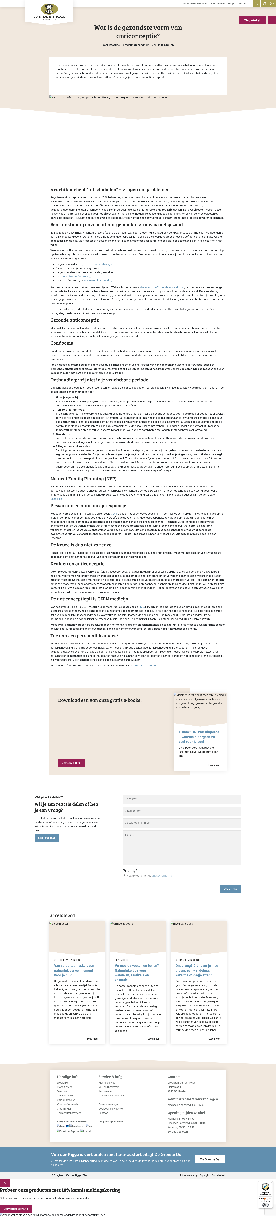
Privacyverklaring (189, 1175)
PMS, (142, 606)
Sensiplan (56, 498)
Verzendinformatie (109, 1087)
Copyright (205, 1175)
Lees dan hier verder (144, 665)
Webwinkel (252, 20)
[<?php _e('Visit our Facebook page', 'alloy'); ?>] (105, 1127)
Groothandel (217, 3)
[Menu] (271, 1183)
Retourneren (105, 1091)
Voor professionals (195, 3)
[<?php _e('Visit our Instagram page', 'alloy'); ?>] (100, 1127)
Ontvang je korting (16, 1208)
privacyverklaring (162, 875)
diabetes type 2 (149, 287)
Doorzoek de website (111, 1108)
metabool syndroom (172, 287)
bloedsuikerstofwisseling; (75, 276)
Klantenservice (107, 1082)
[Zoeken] (256, 3)
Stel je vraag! (46, 838)
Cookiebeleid (218, 1175)
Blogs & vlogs (64, 1087)
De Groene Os (209, 1159)
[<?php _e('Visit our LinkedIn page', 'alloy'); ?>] (115, 1127)
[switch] (265, 1205)
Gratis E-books (71, 762)
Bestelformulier (66, 1099)
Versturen (230, 889)
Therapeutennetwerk (69, 1113)
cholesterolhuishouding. (98, 280)
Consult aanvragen (109, 1104)
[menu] (272, 20)
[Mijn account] (272, 3)
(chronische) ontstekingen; (97, 264)
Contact (242, 3)
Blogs (231, 3)
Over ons (62, 1091)
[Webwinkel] (264, 3)
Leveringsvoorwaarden (111, 1095)
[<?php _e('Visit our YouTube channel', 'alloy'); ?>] (110, 1127)
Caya (114, 513)
